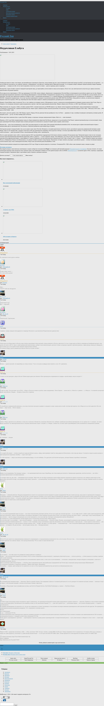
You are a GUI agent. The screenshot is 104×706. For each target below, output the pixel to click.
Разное (6, 686)
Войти (4, 17)
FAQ (7, 9)
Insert (15, 705)
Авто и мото (6, 44)
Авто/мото (7, 672)
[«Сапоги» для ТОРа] (23, 206)
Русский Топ (3, 2)
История (7, 677)
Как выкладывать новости (13, 13)
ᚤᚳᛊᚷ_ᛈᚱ (5, 401)
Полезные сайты (10, 14)
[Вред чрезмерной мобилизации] (23, 179)
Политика (7, 685)
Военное (7, 674)
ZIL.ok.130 (5, 314)
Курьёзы (7, 683)
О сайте (8, 8)
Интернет (7, 675)
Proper (4, 490)
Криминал (7, 680)
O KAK (4, 359)
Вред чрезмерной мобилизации (11, 183)
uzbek (4, 509)
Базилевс (4, 282)
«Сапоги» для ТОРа (8, 209)
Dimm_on (5, 386)
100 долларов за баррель (9, 236)
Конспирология (9, 678)
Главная (5, 5)
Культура (7, 682)
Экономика (13, 44)
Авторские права (10, 11)
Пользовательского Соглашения (78, 149)
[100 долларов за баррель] (23, 233)
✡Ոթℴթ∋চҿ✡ (6, 267)
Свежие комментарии (11, 16)
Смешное (7, 688)
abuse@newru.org (72, 150)
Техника (7, 690)
